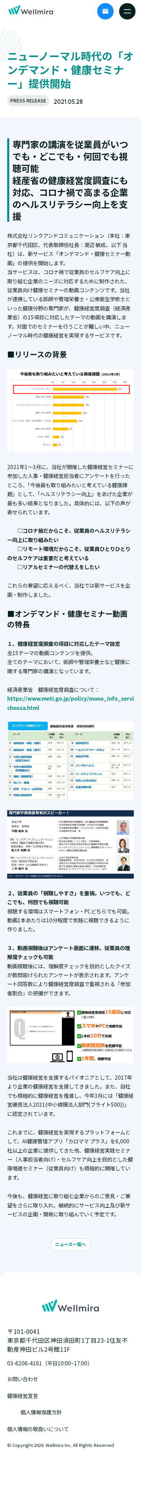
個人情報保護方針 (41, 1412)
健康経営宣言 (22, 1395)
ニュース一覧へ (70, 1244)
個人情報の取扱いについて (38, 1429)
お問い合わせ (22, 1379)
